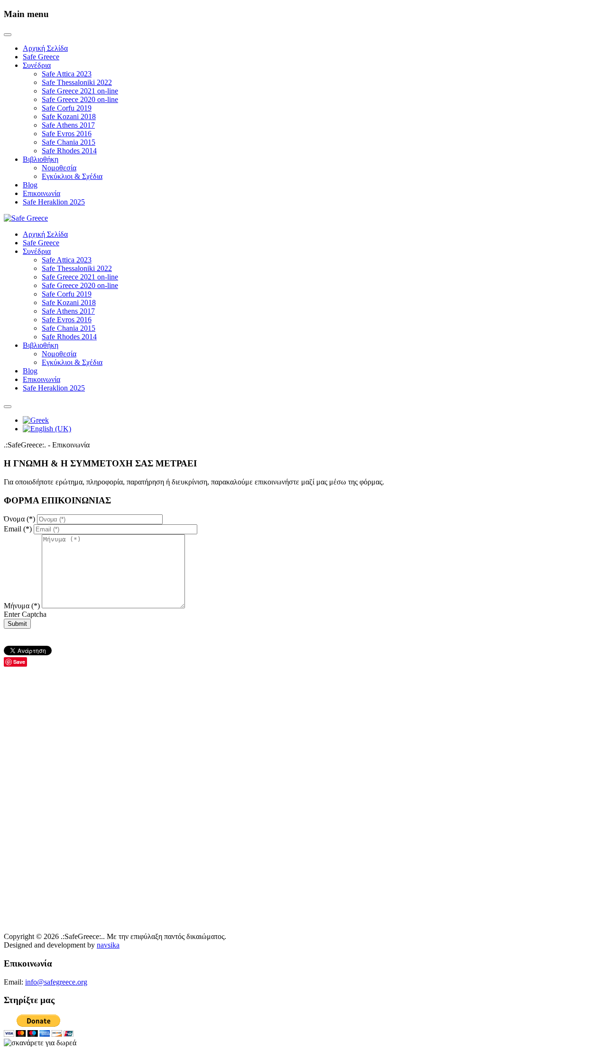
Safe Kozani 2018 (69, 116)
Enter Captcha (25, 614)
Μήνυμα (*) (23, 606)
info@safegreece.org (56, 982)
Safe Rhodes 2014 (69, 151)
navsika (108, 945)
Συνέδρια (37, 65)
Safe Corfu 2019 (67, 108)
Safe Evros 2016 (67, 134)
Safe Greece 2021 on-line (80, 91)
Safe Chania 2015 (68, 142)
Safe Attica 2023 (67, 74)
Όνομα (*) (20, 519)
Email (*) (19, 529)
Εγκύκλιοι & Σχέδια (72, 176)
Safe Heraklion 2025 (54, 202)
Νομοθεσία (59, 168)
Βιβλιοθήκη (40, 159)
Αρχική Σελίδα (45, 48)
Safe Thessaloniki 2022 (77, 82)
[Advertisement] (288, 733)
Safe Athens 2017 (68, 125)
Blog (30, 185)
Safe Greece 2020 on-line (80, 99)
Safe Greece (41, 57)
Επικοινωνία (41, 193)
